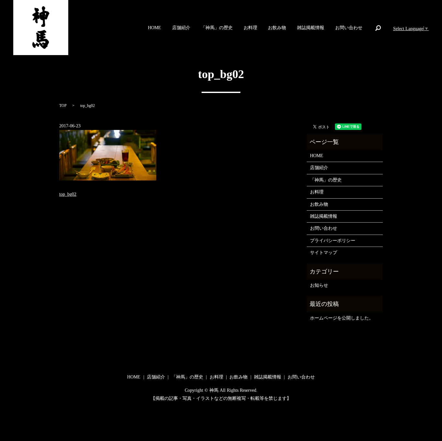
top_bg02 (67, 194)
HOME (154, 28)
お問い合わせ (348, 28)
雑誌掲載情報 (310, 28)
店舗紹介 (181, 28)
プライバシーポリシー (332, 240)
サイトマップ (323, 252)
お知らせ (319, 285)
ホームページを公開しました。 (341, 318)
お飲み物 (277, 28)
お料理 (250, 28)
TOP (63, 105)
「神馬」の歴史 (217, 28)
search (378, 28)
